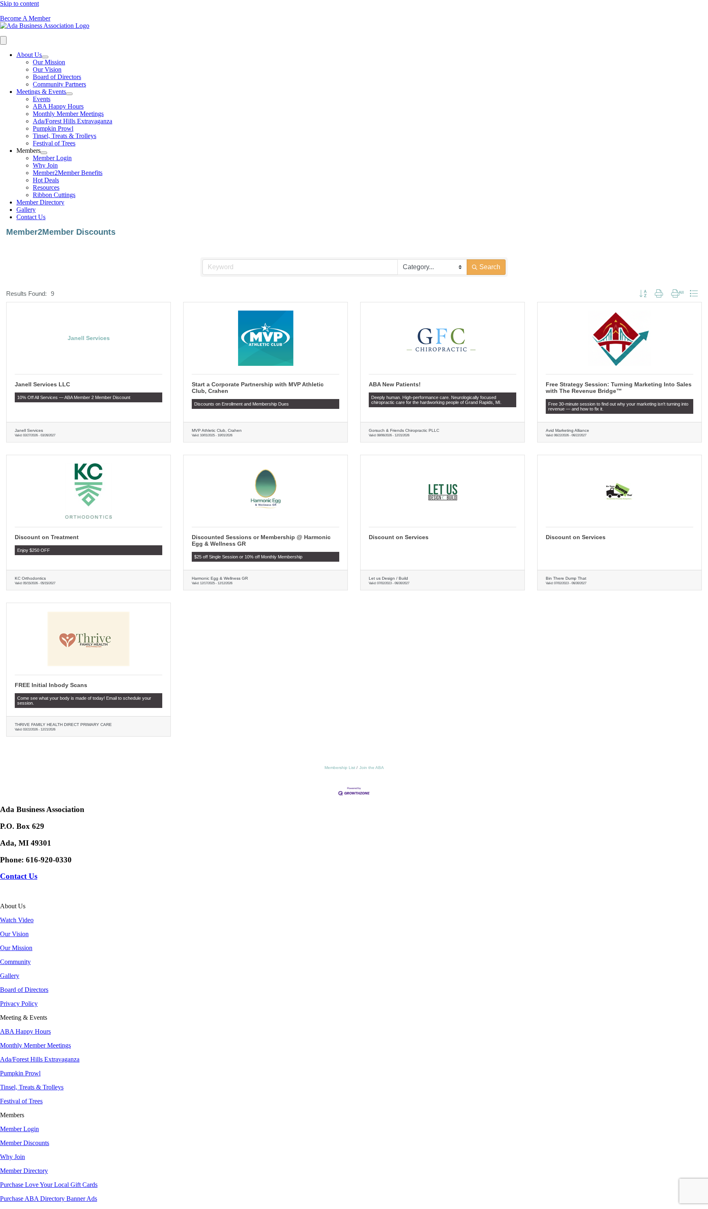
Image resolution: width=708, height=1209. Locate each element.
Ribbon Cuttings (54, 194)
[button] (643, 294)
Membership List (339, 767)
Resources (46, 187)
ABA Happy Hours (58, 106)
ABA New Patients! (395, 384)
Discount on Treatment (47, 537)
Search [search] (489, 266)
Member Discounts (24, 1142)
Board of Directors (57, 76)
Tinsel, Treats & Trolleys (64, 135)
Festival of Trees (54, 143)
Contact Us (30, 216)
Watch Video (17, 919)
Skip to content (19, 3)
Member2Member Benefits (67, 172)
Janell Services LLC (42, 384)
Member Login (52, 157)
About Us (29, 54)
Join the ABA (371, 767)
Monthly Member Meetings (68, 113)
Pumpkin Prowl (53, 128)
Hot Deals (46, 180)
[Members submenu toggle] (44, 153)
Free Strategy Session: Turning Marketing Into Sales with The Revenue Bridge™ (619, 387)
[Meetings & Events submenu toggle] (69, 94)
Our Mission (49, 62)
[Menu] (3, 40)
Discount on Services (399, 537)
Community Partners (59, 84)
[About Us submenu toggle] (45, 57)
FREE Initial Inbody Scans (51, 685)
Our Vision (47, 69)
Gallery (26, 209)
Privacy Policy (19, 1003)
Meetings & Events (41, 91)
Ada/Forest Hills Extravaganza (72, 121)
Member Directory (40, 202)
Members (28, 150)
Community (15, 961)
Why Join (45, 165)
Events (41, 98)
